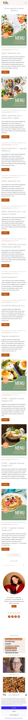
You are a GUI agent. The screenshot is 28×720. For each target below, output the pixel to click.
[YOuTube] (18, 616)
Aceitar (14, 707)
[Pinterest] (12, 616)
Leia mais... (5, 72)
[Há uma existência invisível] (14, 646)
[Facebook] (9, 616)
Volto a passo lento (14, 674)
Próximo (17, 555)
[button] (26, 695)
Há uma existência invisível (14, 655)
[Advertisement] (12, 626)
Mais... (14, 606)
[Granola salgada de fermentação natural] (14, 685)
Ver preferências (14, 715)
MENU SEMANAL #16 (10, 181)
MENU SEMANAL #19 (10, 53)
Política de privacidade (17, 718)
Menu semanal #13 (9, 277)
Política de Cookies (9, 718)
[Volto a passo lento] (14, 665)
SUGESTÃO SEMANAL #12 (12, 306)
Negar (14, 711)
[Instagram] (15, 616)
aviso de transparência (6, 49)
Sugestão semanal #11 (10, 336)
